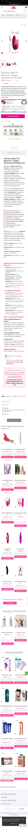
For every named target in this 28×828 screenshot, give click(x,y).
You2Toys (6, 83)
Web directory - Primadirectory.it (10, 808)
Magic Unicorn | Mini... (7, 675)
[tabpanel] (14, 41)
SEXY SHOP (13, 813)
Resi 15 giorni (8, 374)
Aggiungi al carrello (13, 116)
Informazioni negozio (8, 794)
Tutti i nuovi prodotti (8, 787)
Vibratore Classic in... (7, 581)
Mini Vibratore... (20, 549)
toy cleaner (17, 286)
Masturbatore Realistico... (21, 771)
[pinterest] (16, 4)
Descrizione (14, 147)
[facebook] (10, 4)
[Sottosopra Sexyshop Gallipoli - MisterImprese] (20, 809)
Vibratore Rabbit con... (7, 449)
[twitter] (12, 4)
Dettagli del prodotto (14, 152)
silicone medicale (14, 231)
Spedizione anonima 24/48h (14, 372)
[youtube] (14, 4)
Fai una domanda (10, 603)
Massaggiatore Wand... (20, 449)
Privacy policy (13, 823)
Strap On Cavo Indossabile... (21, 706)
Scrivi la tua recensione (15, 420)
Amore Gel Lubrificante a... (7, 632)
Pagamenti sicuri (19, 374)
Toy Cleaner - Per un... (20, 632)
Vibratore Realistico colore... (21, 738)
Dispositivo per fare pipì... (21, 675)
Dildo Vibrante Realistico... (20, 480)
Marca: (2, 83)
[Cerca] (25, 11)
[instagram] (17, 4)
